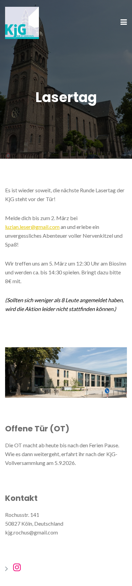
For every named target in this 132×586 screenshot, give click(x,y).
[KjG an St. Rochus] (22, 22)
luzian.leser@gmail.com (32, 226)
